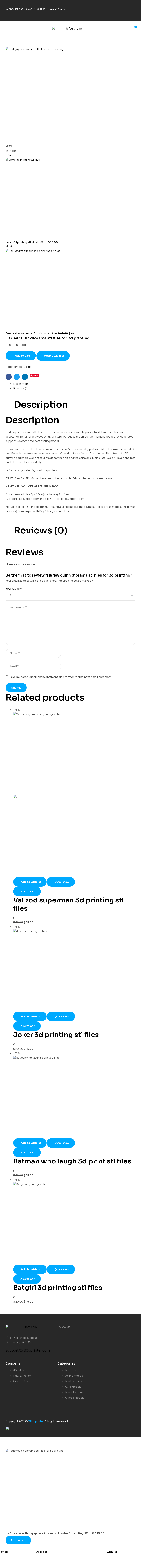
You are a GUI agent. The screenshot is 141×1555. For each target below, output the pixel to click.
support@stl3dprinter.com (28, 1350)
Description (20, 383)
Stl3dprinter (36, 1421)
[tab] (74, 384)
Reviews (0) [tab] (40, 530)
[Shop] (3, 1547)
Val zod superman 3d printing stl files (68, 904)
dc (20, 366)
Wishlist (112, 1551)
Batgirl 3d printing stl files (57, 1288)
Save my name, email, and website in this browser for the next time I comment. (60, 677)
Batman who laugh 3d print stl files (72, 1161)
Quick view (61, 882)
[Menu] (9, 29)
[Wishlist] (108, 1547)
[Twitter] (119, 4)
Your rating (14, 588)
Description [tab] (41, 404)
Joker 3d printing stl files (56, 1035)
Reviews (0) (20, 388)
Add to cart (22, 355)
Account (41, 1551)
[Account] (38, 1547)
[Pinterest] (130, 15)
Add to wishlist (54, 355)
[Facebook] (107, 4)
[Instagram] (130, 4)
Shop (4, 1551)
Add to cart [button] (28, 891)
